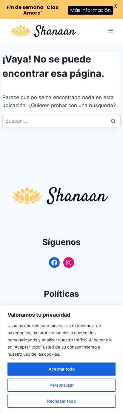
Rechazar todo (61, 401)
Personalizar (62, 385)
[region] (61, 359)
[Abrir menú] (110, 30)
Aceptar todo (62, 368)
